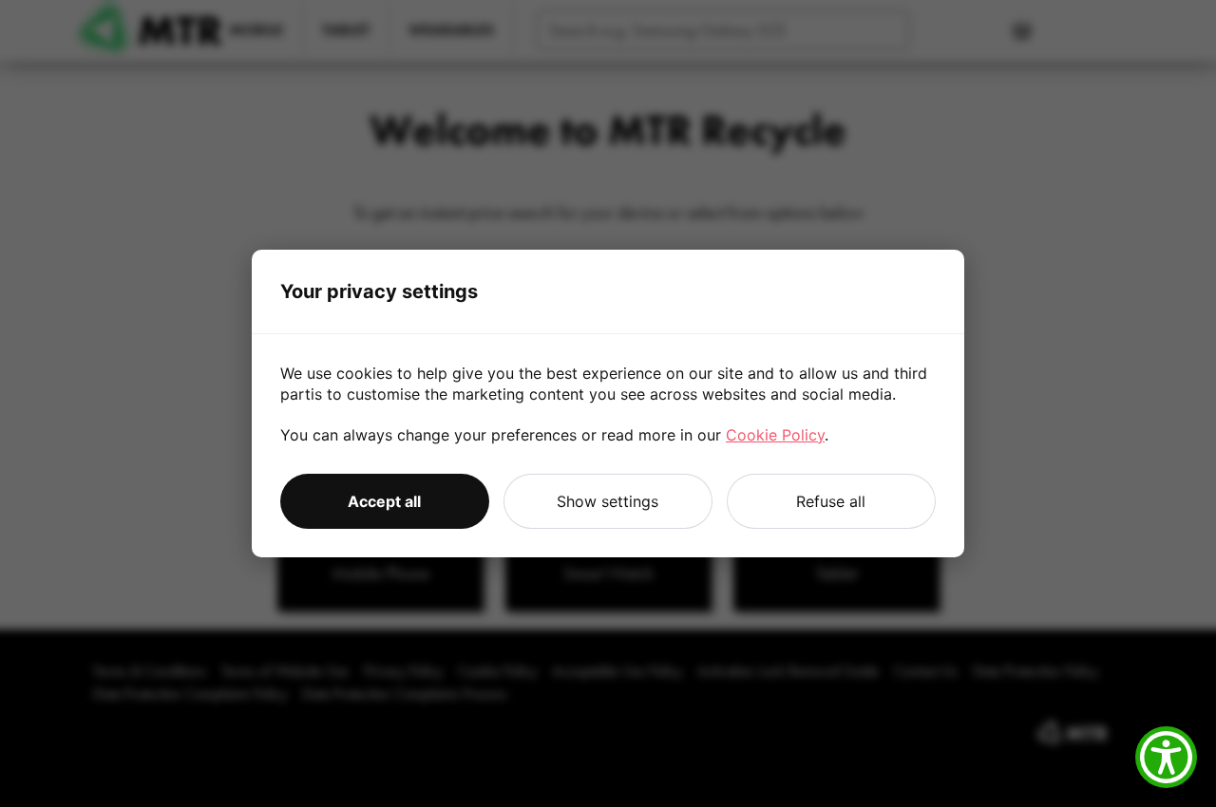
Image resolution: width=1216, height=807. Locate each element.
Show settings (607, 501)
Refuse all (830, 501)
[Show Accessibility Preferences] (1166, 757)
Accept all (384, 501)
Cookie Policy (775, 434)
